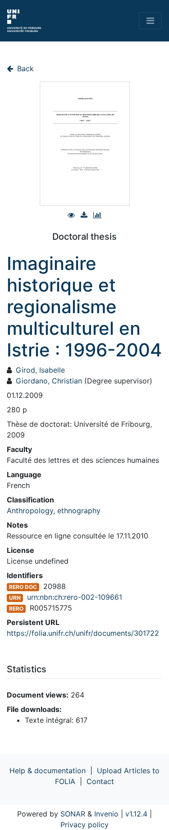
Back (24, 68)
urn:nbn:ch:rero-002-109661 (74, 597)
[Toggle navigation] (150, 20)
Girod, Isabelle (40, 369)
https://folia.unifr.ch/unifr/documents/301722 (83, 633)
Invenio (106, 813)
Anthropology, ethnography (53, 510)
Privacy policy (84, 824)
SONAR (72, 813)
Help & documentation (47, 770)
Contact (100, 781)
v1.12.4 (136, 813)
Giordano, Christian (49, 380)
